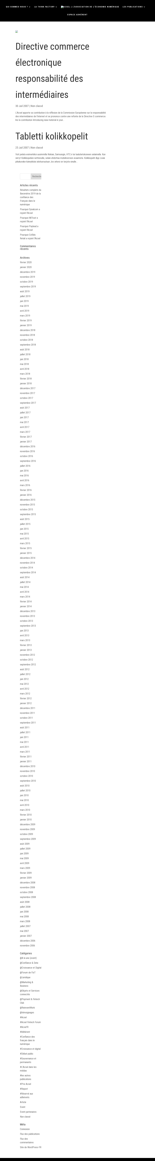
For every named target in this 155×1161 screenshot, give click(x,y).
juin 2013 (24, 630)
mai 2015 (24, 533)
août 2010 (25, 785)
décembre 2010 (27, 766)
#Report (24, 1088)
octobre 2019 (26, 281)
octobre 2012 (26, 659)
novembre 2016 (27, 451)
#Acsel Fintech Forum (30, 1022)
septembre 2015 (28, 514)
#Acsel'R (24, 1027)
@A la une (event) (28, 958)
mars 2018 (25, 373)
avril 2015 (24, 538)
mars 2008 (25, 921)
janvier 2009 (26, 877)
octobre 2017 (26, 398)
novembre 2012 (27, 654)
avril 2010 (24, 805)
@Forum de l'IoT (28, 972)
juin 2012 (24, 679)
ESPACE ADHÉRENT (77, 15)
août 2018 (25, 349)
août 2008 (25, 902)
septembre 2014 (28, 572)
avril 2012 (24, 688)
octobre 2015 (26, 509)
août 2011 (25, 727)
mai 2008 (24, 916)
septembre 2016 (28, 461)
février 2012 (26, 698)
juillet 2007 (25, 926)
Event (22, 1107)
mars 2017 (25, 432)
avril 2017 (24, 427)
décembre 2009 (27, 824)
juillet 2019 (25, 296)
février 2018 (26, 378)
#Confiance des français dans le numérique (27, 1040)
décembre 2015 (27, 499)
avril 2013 (24, 635)
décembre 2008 (27, 882)
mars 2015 (25, 543)
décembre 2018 (27, 330)
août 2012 (25, 669)
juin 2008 (24, 911)
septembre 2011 (28, 722)
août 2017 (25, 407)
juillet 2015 (25, 524)
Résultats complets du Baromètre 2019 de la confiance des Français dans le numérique (30, 197)
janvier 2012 (26, 703)
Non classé (37, 106)
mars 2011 (25, 751)
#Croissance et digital (30, 1048)
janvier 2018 (26, 383)
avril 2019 (24, 310)
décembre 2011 (27, 708)
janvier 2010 (26, 819)
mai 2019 (24, 306)
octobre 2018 (26, 339)
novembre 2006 (27, 945)
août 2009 (25, 843)
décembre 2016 (27, 446)
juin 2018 (24, 359)
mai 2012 (24, 683)
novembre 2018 (27, 335)
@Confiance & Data (29, 962)
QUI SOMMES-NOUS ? (17, 7)
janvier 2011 (26, 761)
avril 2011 (24, 746)
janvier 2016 (26, 495)
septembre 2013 (28, 625)
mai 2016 (24, 475)
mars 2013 (25, 640)
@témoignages (27, 1012)
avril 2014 (24, 591)
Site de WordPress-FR (30, 1147)
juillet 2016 (25, 465)
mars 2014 (25, 596)
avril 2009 (24, 863)
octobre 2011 (26, 717)
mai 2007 (24, 931)
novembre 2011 (27, 713)
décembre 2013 (27, 611)
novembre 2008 (27, 887)
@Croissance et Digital (30, 967)
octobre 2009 (26, 834)
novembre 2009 (27, 829)
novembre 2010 (27, 771)
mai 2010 (24, 800)
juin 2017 (24, 417)
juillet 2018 (25, 354)
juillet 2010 (25, 790)
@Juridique (25, 977)
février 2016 (26, 490)
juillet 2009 (25, 848)
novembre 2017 (27, 393)
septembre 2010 (28, 780)
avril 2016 (24, 480)
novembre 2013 (27, 616)
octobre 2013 (26, 620)
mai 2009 (24, 858)
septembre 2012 (28, 664)
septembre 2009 (28, 839)
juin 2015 (24, 528)
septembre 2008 (28, 897)
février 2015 (26, 548)
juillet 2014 (25, 582)
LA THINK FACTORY (44, 7)
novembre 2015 (27, 504)
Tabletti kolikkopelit (51, 136)
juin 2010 (24, 795)
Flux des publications (30, 1134)
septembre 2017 (28, 402)
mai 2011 (24, 742)
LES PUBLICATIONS (133, 7)
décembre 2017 (27, 388)
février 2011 (26, 756)
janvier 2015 (26, 553)
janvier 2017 (26, 441)
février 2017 (26, 436)
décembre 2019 (27, 272)
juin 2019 (24, 301)
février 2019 (26, 320)
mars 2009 (25, 868)
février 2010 (26, 814)
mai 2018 (24, 364)
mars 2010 (25, 809)
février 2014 (26, 601)
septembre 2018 (28, 344)
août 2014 (25, 577)
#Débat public (26, 1053)
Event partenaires (28, 1111)
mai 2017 (24, 422)
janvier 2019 (26, 325)
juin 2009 (24, 853)
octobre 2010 (26, 776)
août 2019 (25, 291)
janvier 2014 (26, 606)
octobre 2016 (26, 456)
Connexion (25, 1129)
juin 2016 (24, 470)
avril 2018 (24, 369)
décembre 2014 (27, 557)
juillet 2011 (25, 732)
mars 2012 (25, 693)
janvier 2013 (26, 650)
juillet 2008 (25, 906)
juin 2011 (24, 737)
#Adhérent (25, 1031)
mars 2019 (25, 315)
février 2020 (26, 262)
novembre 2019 (27, 276)
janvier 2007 (26, 935)
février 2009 (26, 872)
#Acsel (23, 1017)
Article (23, 1102)
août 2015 (25, 519)
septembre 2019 (28, 286)
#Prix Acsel (25, 1084)
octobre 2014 (26, 567)
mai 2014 (24, 587)
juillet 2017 (25, 412)
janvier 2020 (26, 267)
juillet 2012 (25, 674)
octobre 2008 (26, 892)
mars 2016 (25, 485)
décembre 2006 (27, 940)
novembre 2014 (27, 562)
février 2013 (26, 645)
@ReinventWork (27, 1007)
